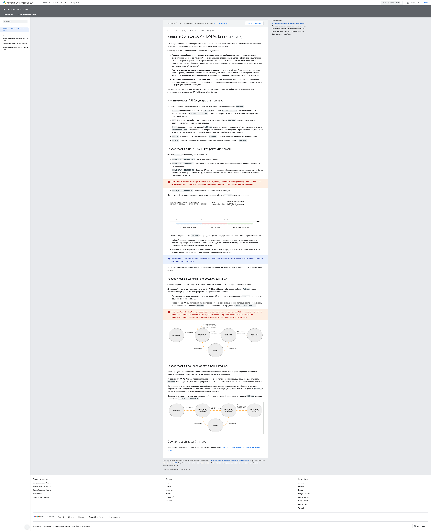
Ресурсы (74, 3)
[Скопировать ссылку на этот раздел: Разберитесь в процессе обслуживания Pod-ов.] (230, 366)
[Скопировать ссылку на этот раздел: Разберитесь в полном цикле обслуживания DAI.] (230, 279)
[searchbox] (15, 21)
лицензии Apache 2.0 (170, 463)
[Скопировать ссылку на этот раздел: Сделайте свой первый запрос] (208, 442)
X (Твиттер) (170, 497)
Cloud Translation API (220, 23)
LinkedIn (168, 494)
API (62, 3)
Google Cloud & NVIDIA (41, 497)
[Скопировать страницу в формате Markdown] (237, 37)
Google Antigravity (304, 497)
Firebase (301, 490)
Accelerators (37, 494)
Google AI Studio (304, 494)
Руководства (8, 14)
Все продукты (115, 517)
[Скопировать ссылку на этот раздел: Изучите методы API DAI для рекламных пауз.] (226, 100)
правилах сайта (204, 463)
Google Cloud (303, 501)
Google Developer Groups (42, 486)
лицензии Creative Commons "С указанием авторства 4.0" (230, 460)
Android (301, 483)
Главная (45, 3)
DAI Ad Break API (25, 2)
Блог (167, 483)
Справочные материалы (26, 14)
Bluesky (168, 486)
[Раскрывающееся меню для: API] (66, 2)
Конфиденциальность (61, 526)
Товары (178, 31)
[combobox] (392, 3)
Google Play (302, 504)
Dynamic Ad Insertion (191, 31)
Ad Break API (205, 31)
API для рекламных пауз (15, 9)
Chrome (301, 486)
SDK (54, 3)
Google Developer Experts (42, 490)
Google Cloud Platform (97, 517)
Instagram (169, 490)
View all (301, 508)
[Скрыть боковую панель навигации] (27, 527)
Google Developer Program (42, 483)
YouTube (169, 501)
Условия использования (42, 526)
